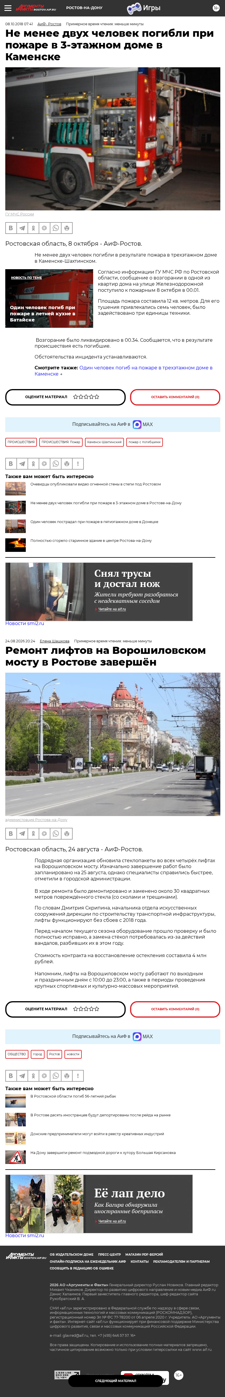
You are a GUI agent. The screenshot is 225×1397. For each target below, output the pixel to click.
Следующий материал (115, 1381)
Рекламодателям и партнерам (181, 1262)
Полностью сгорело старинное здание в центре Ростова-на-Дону (91, 540)
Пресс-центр (109, 1255)
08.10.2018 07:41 (19, 24)
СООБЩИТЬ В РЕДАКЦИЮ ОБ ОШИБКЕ (82, 1268)
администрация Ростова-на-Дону (36, 820)
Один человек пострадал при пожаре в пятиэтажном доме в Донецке (94, 522)
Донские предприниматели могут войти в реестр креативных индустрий (97, 1134)
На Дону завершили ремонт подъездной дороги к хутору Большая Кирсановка (103, 1152)
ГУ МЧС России (19, 214)
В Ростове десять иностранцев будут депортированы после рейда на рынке (100, 1115)
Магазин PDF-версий (144, 1255)
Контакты (140, 1262)
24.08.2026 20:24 (20, 641)
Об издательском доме (71, 1255)
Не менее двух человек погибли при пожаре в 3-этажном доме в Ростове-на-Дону (106, 503)
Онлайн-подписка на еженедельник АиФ (88, 1262)
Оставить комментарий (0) (175, 397)
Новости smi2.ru (24, 623)
